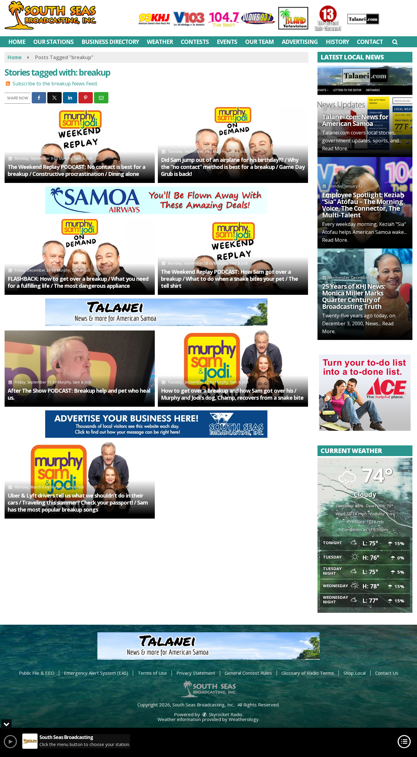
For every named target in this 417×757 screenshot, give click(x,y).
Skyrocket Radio (225, 714)
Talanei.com (336, 132)
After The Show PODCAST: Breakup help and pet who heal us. (79, 394)
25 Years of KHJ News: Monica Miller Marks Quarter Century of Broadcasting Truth (353, 296)
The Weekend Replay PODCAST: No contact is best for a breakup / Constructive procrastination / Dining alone (76, 170)
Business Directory (110, 42)
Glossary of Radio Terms (307, 673)
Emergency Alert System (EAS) (96, 673)
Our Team (259, 42)
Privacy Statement (195, 673)
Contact (370, 42)
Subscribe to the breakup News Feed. (55, 83)
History (337, 42)
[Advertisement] (156, 200)
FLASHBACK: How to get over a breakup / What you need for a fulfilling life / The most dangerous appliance (78, 282)
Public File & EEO (36, 673)
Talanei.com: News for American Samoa (355, 120)
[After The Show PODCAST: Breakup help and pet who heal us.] (80, 368)
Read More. (335, 148)
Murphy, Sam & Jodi (75, 158)
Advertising (300, 42)
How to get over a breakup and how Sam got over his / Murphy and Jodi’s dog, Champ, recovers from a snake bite (232, 394)
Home (16, 42)
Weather (160, 42)
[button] (395, 42)
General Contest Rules (248, 673)
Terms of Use (152, 673)
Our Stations (53, 42)
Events (227, 42)
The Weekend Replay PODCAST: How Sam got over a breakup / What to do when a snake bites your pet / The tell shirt (229, 278)
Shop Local (354, 673)
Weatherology (244, 719)
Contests (195, 42)
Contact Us (386, 673)
